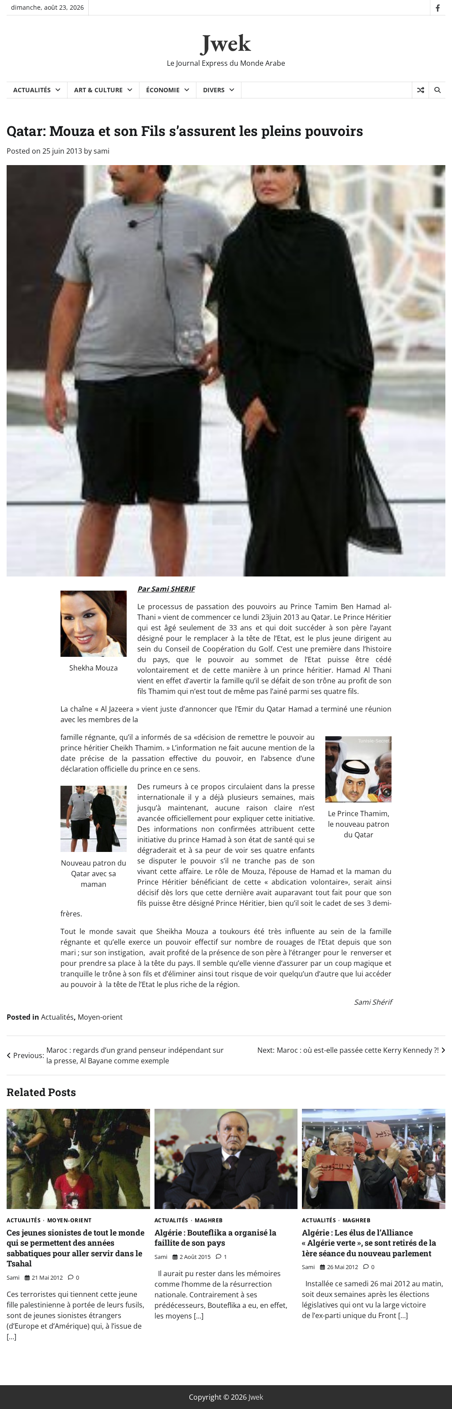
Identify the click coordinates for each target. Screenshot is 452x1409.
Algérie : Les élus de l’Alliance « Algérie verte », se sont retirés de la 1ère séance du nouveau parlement (369, 1242)
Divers (214, 90)
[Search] (437, 90)
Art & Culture (98, 90)
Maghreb (209, 1220)
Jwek (226, 42)
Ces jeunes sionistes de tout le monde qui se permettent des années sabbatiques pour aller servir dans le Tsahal (75, 1248)
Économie (163, 90)
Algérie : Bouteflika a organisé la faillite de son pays (215, 1237)
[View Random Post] (420, 90)
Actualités (32, 90)
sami (101, 151)
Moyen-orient (100, 1017)
